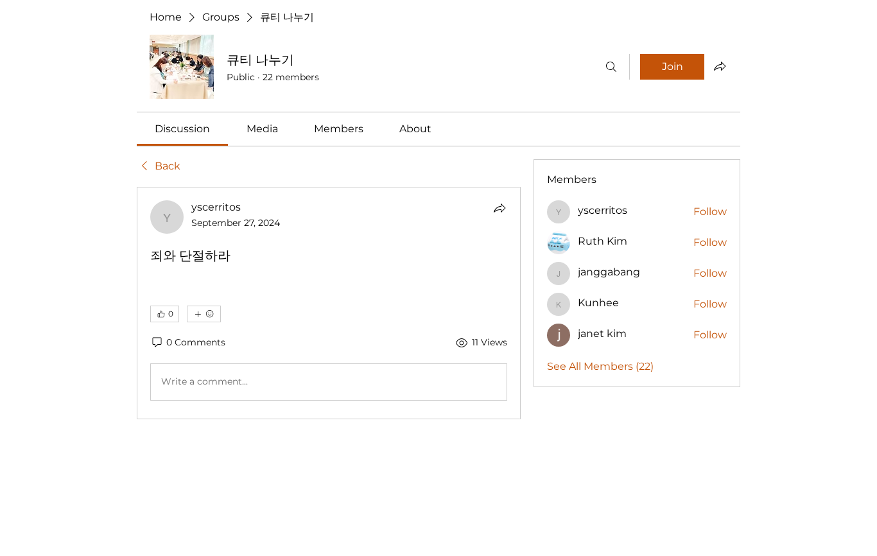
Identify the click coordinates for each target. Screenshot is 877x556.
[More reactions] (204, 314)
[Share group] (719, 66)
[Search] (611, 67)
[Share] (499, 208)
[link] (182, 129)
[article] (329, 303)
